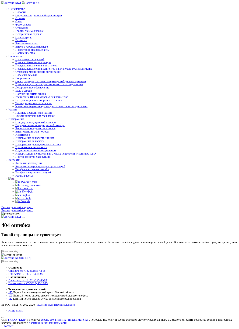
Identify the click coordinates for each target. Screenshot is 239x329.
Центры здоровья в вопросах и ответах (38, 100)
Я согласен (7, 325)
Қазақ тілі (27, 188)
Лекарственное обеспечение (32, 87)
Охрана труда (23, 37)
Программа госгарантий (29, 59)
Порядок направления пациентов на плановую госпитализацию (53, 68)
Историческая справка (28, 34)
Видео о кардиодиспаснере (31, 46)
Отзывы (20, 18)
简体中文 (27, 191)
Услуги (12, 109)
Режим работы (24, 175)
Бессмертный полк (26, 43)
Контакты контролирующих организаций (40, 166)
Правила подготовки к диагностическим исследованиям (49, 84)
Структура (21, 27)
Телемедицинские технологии (33, 103)
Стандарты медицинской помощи (35, 122)
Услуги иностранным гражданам (35, 115)
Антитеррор (22, 134)
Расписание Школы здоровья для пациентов (41, 96)
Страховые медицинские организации (38, 71)
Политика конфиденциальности (56, 304)
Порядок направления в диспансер (36, 65)
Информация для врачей (29, 141)
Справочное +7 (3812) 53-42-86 (26, 270)
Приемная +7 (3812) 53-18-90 (25, 273)
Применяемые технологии (31, 147)
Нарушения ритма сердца (30, 93)
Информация (16, 118)
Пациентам (15, 56)
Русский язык (28, 181)
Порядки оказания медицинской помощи (40, 125)
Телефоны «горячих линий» (32, 169)
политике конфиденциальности (48, 322)
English (25, 195)
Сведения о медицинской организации (38, 15)
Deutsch (26, 198)
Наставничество (25, 52)
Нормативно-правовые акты (32, 49)
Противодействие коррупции (33, 156)
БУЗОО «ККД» (17, 319)
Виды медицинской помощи (32, 131)
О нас (18, 21)
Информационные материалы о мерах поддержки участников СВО (55, 153)
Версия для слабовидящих (17, 207)
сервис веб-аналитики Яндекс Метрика (64, 319)
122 (10, 292)
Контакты (14, 159)
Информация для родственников (34, 137)
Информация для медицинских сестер (38, 144)
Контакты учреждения (28, 163)
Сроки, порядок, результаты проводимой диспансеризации (50, 81)
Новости (20, 11)
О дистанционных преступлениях (35, 150)
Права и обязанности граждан (33, 62)
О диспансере (16, 8)
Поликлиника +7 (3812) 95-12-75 (28, 283)
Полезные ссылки (26, 74)
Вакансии (21, 40)
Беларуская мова (31, 185)
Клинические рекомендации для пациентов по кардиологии (51, 106)
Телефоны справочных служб (33, 172)
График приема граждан (29, 30)
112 (10, 298)
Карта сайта (15, 310)
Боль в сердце (23, 90)
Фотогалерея (23, 24)
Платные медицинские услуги (33, 112)
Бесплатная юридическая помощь (35, 128)
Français (25, 201)
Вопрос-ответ (23, 78)
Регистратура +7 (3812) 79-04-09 (27, 280)
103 (10, 295)
